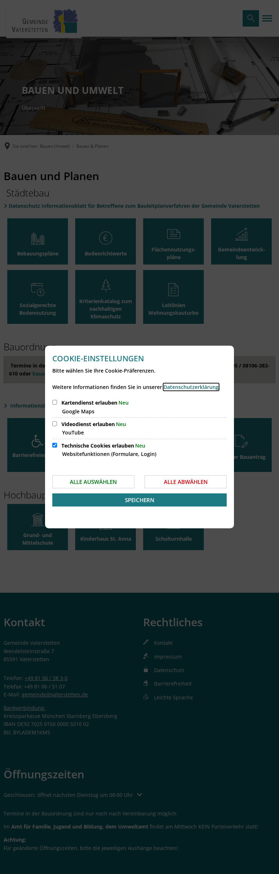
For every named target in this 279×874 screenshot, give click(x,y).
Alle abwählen (186, 481)
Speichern (139, 500)
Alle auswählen (93, 481)
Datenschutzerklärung (191, 387)
